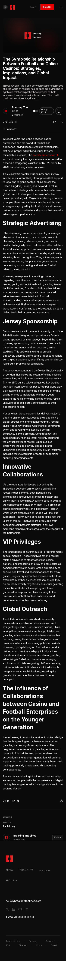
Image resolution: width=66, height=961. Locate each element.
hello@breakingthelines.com (23, 900)
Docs (39, 945)
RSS (8, 945)
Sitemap (23, 945)
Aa (54, 122)
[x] (7, 909)
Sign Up (47, 7)
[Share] (61, 122)
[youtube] (20, 909)
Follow (57, 837)
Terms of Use (13, 941)
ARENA (10, 870)
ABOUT (10, 880)
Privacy (32, 941)
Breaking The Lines (20, 109)
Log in (33, 7)
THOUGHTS (26, 870)
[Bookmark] (16, 122)
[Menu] (61, 7)
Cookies (49, 941)
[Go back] (5, 7)
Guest (54, 945)
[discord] (26, 909)
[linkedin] (13, 909)
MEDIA (43, 870)
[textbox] (33, 464)
